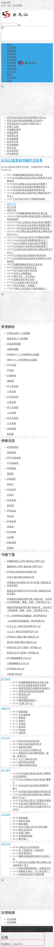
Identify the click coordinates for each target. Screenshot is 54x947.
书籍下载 (11, 68)
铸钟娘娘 (23, 818)
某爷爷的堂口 (25, 853)
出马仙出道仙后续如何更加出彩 (29, 190)
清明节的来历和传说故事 (31, 691)
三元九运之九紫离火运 (30, 750)
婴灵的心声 (24, 694)
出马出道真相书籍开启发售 (22, 160)
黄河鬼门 (23, 839)
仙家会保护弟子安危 (24, 279)
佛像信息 (11, 53)
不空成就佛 (24, 714)
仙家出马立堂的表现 (29, 847)
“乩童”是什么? (26, 703)
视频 (9, 74)
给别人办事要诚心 (23, 273)
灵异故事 (11, 62)
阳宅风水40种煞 (27, 762)
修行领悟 (11, 59)
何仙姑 (22, 730)
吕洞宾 (22, 723)
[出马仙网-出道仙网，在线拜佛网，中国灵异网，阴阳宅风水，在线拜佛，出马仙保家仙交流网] (15, 17)
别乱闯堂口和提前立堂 (25, 267)
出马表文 (11, 71)
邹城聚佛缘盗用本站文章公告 (28, 175)
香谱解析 (11, 50)
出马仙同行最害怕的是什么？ (33, 240)
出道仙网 (11, 922)
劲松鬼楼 (23, 824)
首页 (9, 44)
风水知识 (11, 56)
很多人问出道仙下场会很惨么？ (31, 288)
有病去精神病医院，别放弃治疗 (35, 868)
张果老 (22, 733)
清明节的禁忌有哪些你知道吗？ (35, 688)
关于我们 (11, 78)
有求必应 (23, 697)
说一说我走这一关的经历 (31, 850)
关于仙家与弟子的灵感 (25, 270)
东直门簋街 (24, 833)
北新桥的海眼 (25, 836)
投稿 (9, 81)
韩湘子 (22, 720)
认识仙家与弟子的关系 (26, 282)
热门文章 (11, 207)
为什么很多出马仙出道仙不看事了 (30, 184)
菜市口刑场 (24, 821)
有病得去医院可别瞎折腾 (31, 874)
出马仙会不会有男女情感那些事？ (30, 187)
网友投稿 (5, 844)
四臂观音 (23, 711)
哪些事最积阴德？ (28, 700)
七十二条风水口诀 (28, 759)
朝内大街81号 (25, 830)
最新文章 (11, 204)
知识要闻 (11, 47)
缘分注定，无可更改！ (25, 276)
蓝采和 (22, 727)
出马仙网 (11, 919)
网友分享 (11, 65)
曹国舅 (22, 717)
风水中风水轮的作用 (29, 741)
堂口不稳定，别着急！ (25, 285)
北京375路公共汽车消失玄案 (33, 827)
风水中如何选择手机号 (30, 744)
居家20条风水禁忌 (28, 765)
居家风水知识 (25, 747)
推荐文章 (11, 210)
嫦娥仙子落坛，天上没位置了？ (35, 871)
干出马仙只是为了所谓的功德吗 (29, 199)
